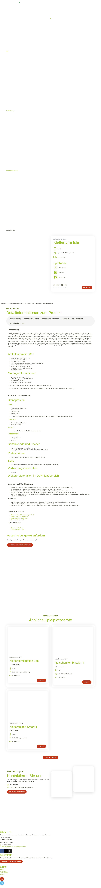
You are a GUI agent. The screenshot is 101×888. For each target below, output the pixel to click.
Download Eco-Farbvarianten (19, 518)
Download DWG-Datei (17, 529)
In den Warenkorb (61, 281)
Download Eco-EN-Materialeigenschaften (23, 515)
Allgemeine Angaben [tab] (50, 319)
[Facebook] (2, 851)
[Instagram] (10, 851)
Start (7, 51)
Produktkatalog (10, 111)
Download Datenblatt (17, 520)
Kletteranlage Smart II (23, 726)
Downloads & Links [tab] (17, 323)
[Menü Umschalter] (50, 19)
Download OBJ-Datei (17, 528)
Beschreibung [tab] (15, 319)
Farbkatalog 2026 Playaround (19, 516)
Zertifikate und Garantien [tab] (72, 319)
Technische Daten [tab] (31, 319)
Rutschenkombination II (70, 662)
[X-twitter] (6, 851)
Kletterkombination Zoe (24, 660)
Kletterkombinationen (12, 170)
